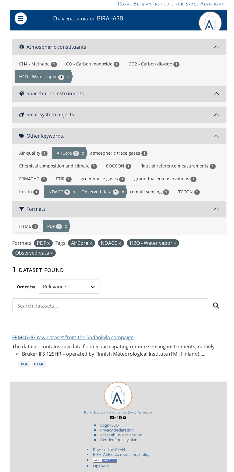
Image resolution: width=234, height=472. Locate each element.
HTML (39, 364)
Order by (26, 287)
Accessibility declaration (121, 435)
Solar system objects (50, 114)
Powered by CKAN (109, 449)
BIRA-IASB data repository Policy (121, 454)
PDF (24, 364)
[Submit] (216, 305)
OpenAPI (101, 466)
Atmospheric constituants (56, 47)
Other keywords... (47, 135)
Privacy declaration (117, 430)
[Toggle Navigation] (20, 18)
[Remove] (48, 243)
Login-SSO (109, 425)
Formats (36, 209)
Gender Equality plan (118, 439)
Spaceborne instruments (55, 93)
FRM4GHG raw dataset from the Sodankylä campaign (73, 337)
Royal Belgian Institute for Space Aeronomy (171, 3)
